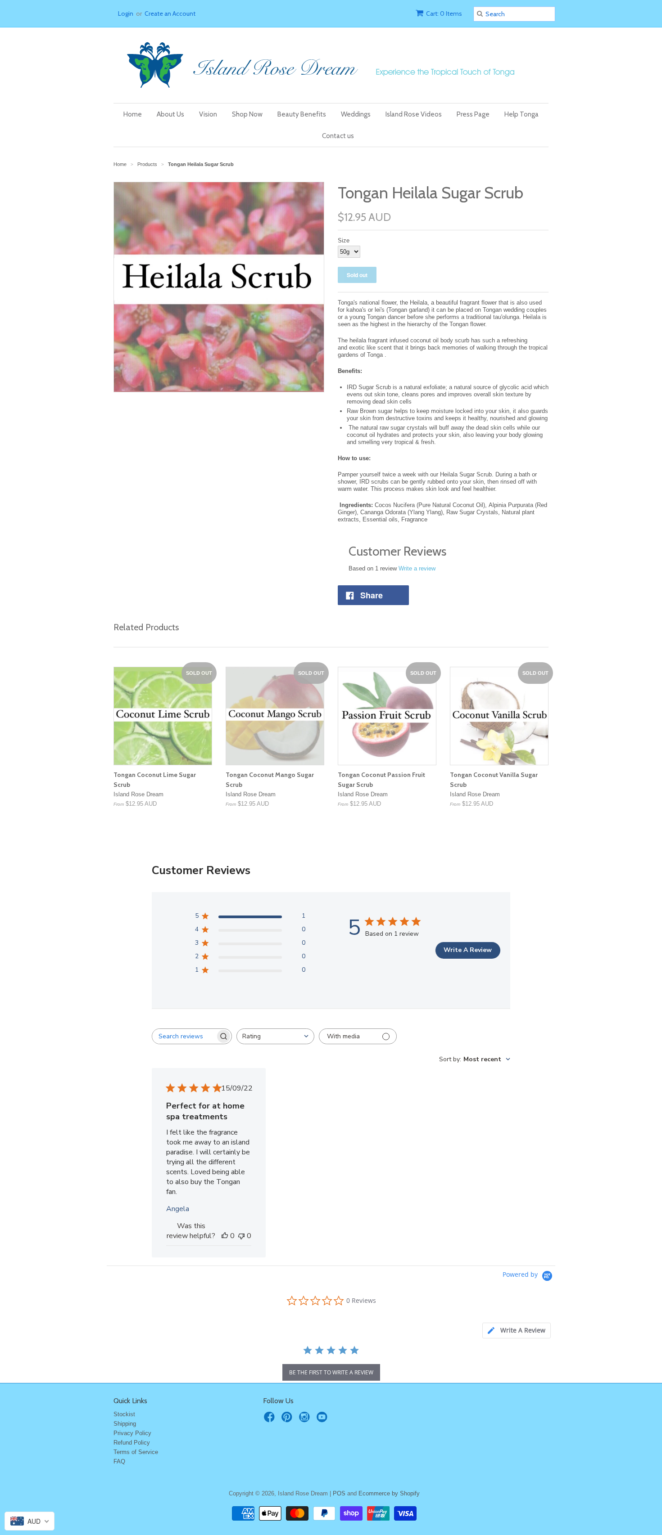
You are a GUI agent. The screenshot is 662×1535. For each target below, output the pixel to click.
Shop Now (247, 114)
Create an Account (170, 13)
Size (343, 240)
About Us (170, 114)
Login (125, 13)
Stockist (124, 1414)
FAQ (119, 1461)
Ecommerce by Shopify (389, 1493)
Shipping (124, 1423)
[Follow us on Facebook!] (270, 1420)
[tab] (516, 1330)
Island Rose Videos (413, 114)
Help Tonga (521, 114)
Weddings (356, 114)
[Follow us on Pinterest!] (288, 1420)
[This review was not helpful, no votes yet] (241, 1236)
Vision (208, 114)
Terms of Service (135, 1452)
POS (339, 1493)
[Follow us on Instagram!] (306, 1420)
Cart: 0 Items (444, 13)
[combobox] (275, 1036)
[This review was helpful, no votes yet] (225, 1236)
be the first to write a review (331, 1372)
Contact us (338, 136)
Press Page (473, 114)
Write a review (417, 568)
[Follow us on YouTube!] (323, 1420)
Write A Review (468, 950)
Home (132, 114)
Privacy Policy (132, 1433)
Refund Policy (131, 1442)
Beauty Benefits (301, 114)
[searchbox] (183, 1036)
